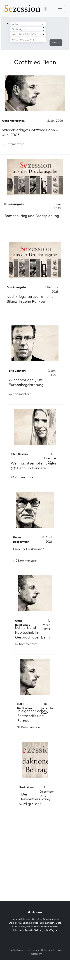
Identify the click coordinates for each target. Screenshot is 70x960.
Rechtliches (32, 950)
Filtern (56, 42)
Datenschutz (48, 950)
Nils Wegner (51, 930)
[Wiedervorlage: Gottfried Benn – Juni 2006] (35, 93)
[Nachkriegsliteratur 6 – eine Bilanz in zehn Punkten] (35, 260)
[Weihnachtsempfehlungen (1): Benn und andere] (35, 427)
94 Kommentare (20, 394)
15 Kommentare (13, 144)
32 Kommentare (28, 727)
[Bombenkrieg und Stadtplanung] (35, 177)
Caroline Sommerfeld (45, 919)
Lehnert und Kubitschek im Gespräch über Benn (32, 632)
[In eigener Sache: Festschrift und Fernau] (35, 677)
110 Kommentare (25, 560)
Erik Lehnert (47, 922)
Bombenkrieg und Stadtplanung (31, 215)
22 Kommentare (22, 477)
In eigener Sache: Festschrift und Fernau (31, 716)
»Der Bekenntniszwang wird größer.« (34, 799)
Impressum (36, 953)
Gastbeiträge (15, 950)
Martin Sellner (33, 930)
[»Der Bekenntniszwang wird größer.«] (35, 760)
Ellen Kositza (30, 922)
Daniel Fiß (15, 922)
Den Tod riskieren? (28, 549)
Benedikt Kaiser (21, 919)
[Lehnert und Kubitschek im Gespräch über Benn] (35, 593)
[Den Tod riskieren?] (35, 510)
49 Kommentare (26, 644)
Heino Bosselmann (37, 926)
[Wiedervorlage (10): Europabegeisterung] (35, 343)
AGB (60, 950)
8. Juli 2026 (55, 120)
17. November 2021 (50, 458)
